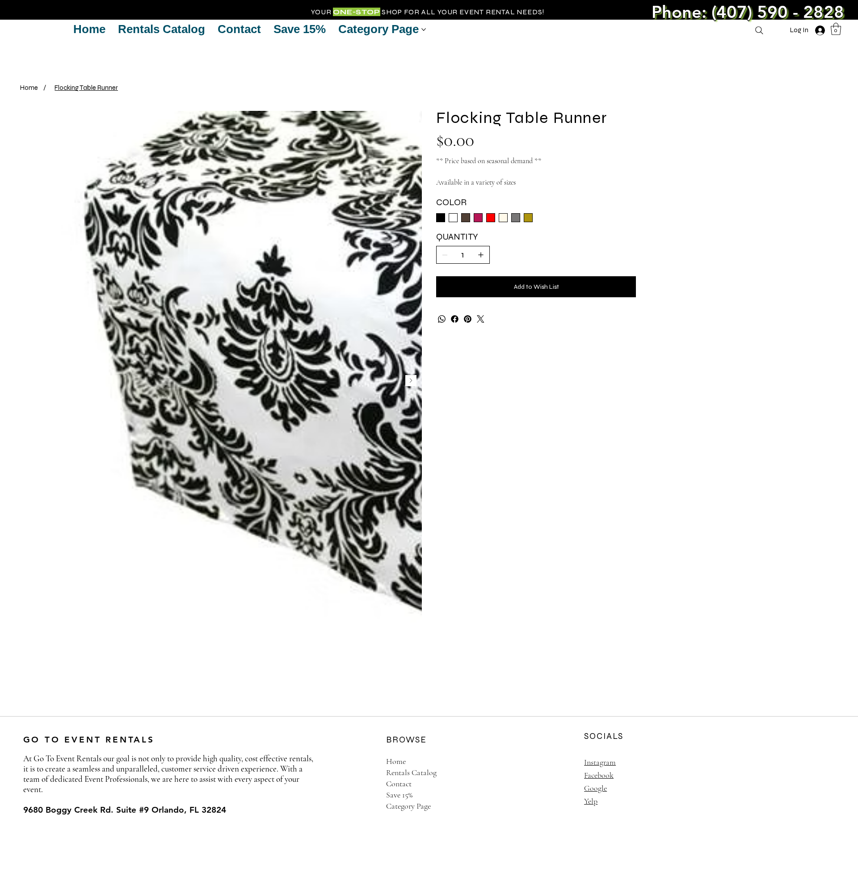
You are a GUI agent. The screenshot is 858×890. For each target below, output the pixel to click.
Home (396, 761)
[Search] (759, 30)
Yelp (590, 801)
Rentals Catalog (411, 772)
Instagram (600, 762)
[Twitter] (480, 319)
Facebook (599, 775)
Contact (399, 784)
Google (595, 788)
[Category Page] (552, 806)
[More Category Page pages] (423, 29)
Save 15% (399, 795)
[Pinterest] (467, 319)
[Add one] (481, 255)
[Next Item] (410, 380)
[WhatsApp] (441, 319)
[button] (836, 29)
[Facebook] (454, 319)
